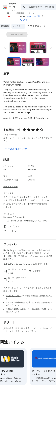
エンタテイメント (19, 26)
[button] (17, 47)
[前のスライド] (5, 48)
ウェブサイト (13, 226)
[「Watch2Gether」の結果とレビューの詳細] (4, 374)
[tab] (9, 13)
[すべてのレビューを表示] (16, 148)
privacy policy (39, 256)
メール (10, 231)
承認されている (13, 295)
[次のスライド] (51, 48)
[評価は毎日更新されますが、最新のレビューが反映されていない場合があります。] (43, 16)
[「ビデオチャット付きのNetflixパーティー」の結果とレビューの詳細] (39, 374)
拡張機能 (5, 26)
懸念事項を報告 (10, 186)
